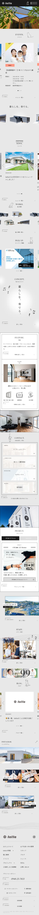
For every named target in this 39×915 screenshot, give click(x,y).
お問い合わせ (24, 868)
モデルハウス (12, 894)
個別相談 (28, 889)
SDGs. (22, 864)
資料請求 (28, 894)
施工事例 (6, 856)
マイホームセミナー (12, 889)
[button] (3, 54)
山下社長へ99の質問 (27, 847)
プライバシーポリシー (9, 875)
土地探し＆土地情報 (9, 868)
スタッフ (23, 851)
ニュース (23, 860)
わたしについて (8, 847)
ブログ (22, 856)
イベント (6, 860)
